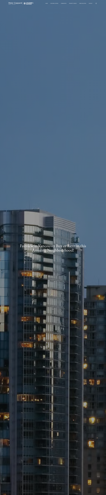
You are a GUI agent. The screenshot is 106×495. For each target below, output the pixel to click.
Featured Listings (54, 3)
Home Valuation (82, 3)
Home (46, 3)
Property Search (73, 3)
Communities (63, 3)
